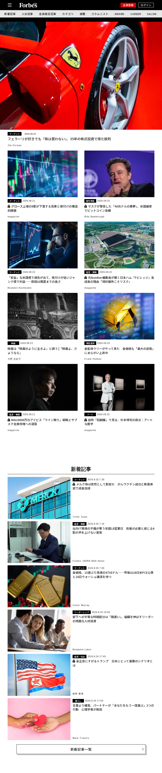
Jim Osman (15, 145)
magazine (13, 216)
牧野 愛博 (78, 693)
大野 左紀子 (14, 359)
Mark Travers (81, 738)
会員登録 (128, 5)
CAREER (135, 14)
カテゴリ (68, 14)
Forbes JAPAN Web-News (89, 561)
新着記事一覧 (81, 749)
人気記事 (27, 14)
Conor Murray (81, 605)
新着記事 (10, 14)
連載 (82, 14)
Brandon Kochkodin (20, 288)
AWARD (119, 14)
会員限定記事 (47, 14)
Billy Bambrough (94, 216)
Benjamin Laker (82, 649)
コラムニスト (100, 14)
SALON (152, 14)
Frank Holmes (93, 359)
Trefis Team (80, 517)
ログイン (146, 5)
